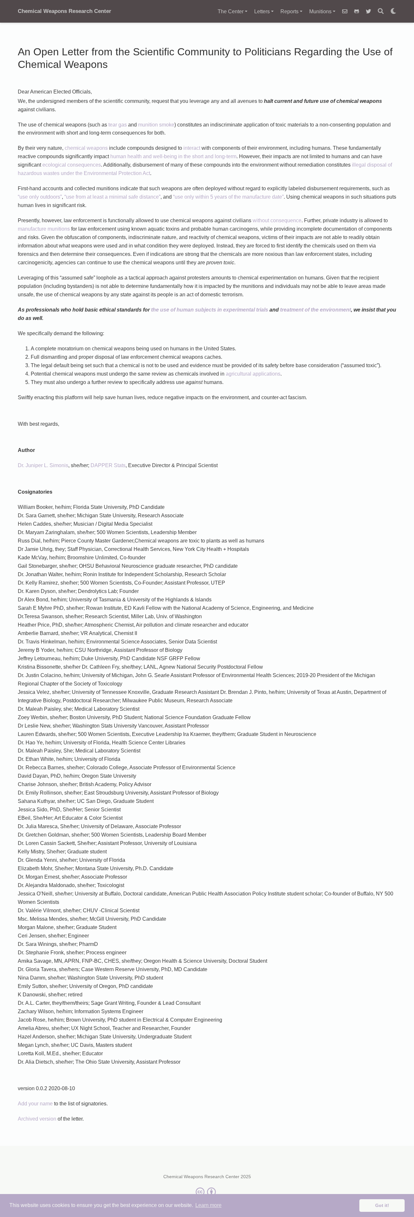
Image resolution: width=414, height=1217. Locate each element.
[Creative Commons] (207, 1192)
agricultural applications (253, 374)
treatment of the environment (315, 309)
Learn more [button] (208, 1205)
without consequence (277, 220)
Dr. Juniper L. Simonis (43, 465)
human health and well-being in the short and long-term (173, 156)
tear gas (117, 124)
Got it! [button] (382, 1205)
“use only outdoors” (40, 197)
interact (191, 148)
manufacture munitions (44, 229)
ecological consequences (71, 165)
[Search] (381, 11)
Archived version (37, 1119)
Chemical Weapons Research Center (64, 11)
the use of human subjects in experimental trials (209, 309)
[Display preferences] (393, 11)
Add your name (35, 1103)
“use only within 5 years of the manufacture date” (228, 197)
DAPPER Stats (108, 465)
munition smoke (156, 124)
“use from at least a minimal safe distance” (112, 197)
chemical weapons (86, 148)
